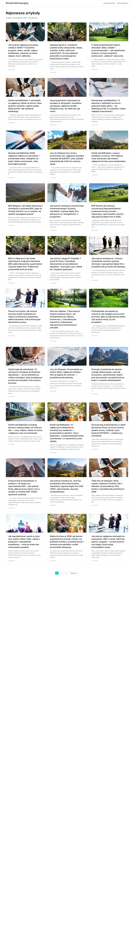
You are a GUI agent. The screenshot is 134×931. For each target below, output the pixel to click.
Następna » (73, 573)
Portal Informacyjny (17, 3)
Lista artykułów (109, 3)
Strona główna (122, 3)
